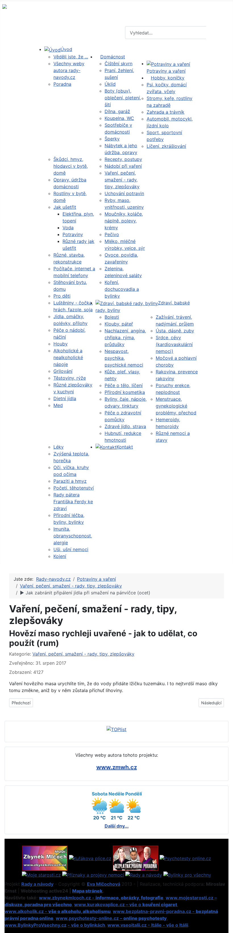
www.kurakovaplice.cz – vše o (125, 904)
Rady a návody (37, 884)
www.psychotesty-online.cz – (111, 918)
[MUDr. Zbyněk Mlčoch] (45, 858)
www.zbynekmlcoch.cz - (101, 898)
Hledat (219, 33)
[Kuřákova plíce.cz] (90, 858)
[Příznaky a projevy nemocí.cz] (93, 874)
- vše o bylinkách (86, 925)
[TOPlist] (116, 729)
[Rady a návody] (143, 874)
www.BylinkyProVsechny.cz (35, 925)
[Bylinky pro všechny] (187, 874)
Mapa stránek (87, 891)
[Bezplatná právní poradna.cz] (135, 858)
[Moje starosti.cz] (41, 874)
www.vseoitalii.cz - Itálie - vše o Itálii (147, 925)
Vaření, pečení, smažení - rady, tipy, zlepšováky (83, 654)
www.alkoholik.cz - (58, 911)
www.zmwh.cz (116, 767)
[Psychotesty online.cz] (185, 858)
